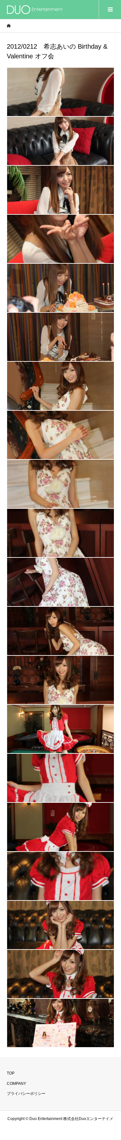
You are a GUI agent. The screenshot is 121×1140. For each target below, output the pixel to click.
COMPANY (16, 1083)
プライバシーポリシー (26, 1093)
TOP (11, 1073)
